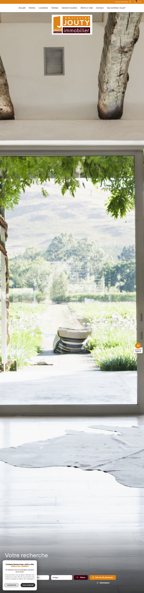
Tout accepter (28, 585)
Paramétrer (11, 585)
